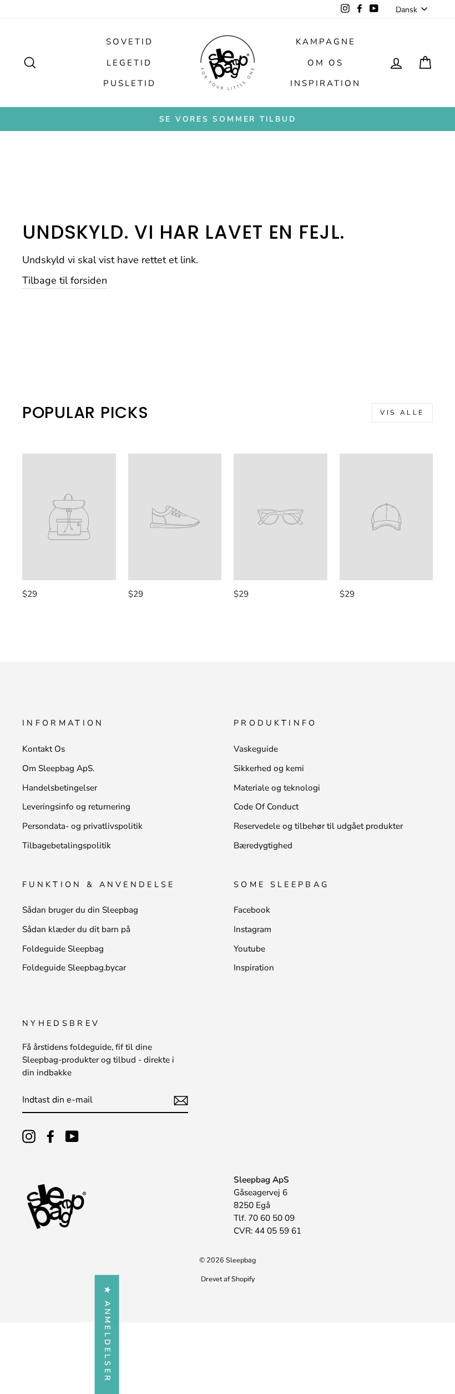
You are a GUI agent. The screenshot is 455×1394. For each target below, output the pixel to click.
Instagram (252, 929)
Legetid (129, 62)
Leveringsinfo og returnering (76, 806)
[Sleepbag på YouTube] (72, 1136)
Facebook (252, 909)
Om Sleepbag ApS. (58, 768)
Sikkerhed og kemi (269, 768)
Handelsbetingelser (59, 787)
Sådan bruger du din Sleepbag (80, 909)
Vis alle (402, 412)
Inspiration (325, 83)
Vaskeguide (256, 748)
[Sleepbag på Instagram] (29, 1136)
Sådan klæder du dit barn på (76, 929)
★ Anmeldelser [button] (107, 1334)
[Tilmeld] (181, 1100)
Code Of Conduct (266, 806)
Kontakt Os (43, 748)
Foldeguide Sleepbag (63, 948)
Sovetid (129, 41)
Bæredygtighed (263, 845)
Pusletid (129, 83)
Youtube (249, 948)
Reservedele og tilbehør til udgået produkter (318, 826)
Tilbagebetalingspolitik (66, 845)
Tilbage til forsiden (64, 280)
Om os (325, 62)
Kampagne (326, 41)
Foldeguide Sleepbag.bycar (74, 967)
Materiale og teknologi (277, 787)
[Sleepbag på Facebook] (50, 1136)
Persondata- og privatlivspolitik (82, 826)
